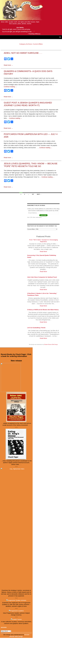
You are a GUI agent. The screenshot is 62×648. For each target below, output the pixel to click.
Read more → (8, 65)
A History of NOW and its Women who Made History (43, 309)
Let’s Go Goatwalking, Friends (36, 327)
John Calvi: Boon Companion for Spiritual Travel (42, 277)
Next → (39, 194)
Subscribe (43, 215)
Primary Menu (60, 37)
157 (33, 194)
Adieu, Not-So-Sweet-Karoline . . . (23, 53)
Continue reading (10, 86)
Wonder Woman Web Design (51, 344)
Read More (43, 251)
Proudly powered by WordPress (9, 646)
